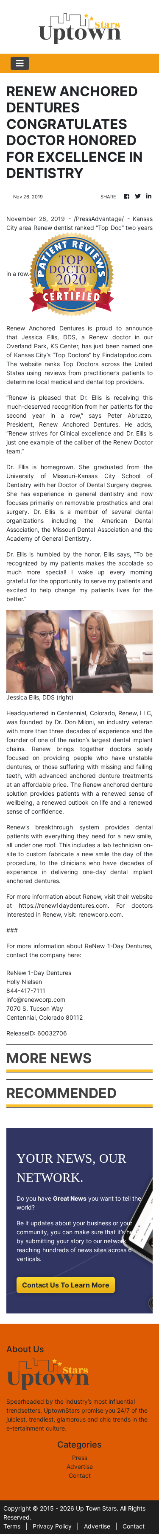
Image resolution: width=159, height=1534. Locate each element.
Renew (17, 397)
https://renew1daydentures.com (63, 905)
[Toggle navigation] (20, 63)
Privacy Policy (52, 1526)
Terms (11, 1526)
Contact (80, 1475)
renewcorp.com (100, 914)
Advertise (80, 1466)
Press (79, 1457)
